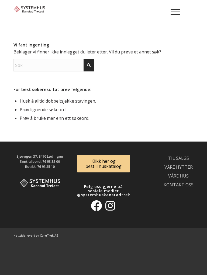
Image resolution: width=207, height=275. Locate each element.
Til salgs (178, 158)
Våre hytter (178, 167)
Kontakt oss (179, 185)
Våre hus (178, 176)
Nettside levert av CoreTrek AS (35, 235)
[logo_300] (29, 12)
